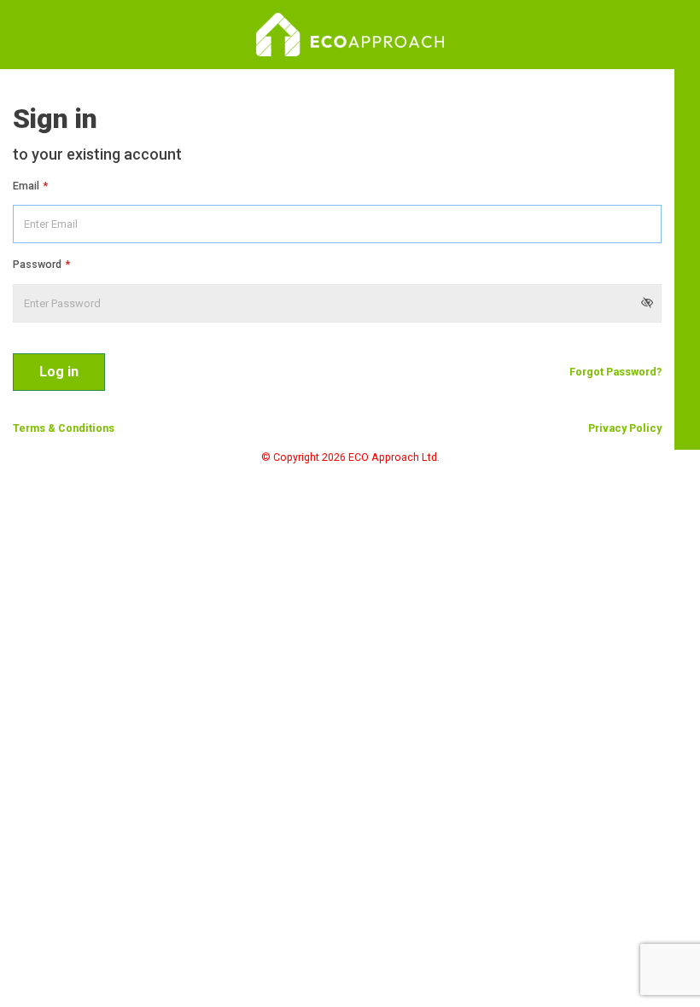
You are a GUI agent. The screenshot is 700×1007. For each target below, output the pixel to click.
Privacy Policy (625, 428)
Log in (59, 372)
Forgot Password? (615, 371)
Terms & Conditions (63, 428)
